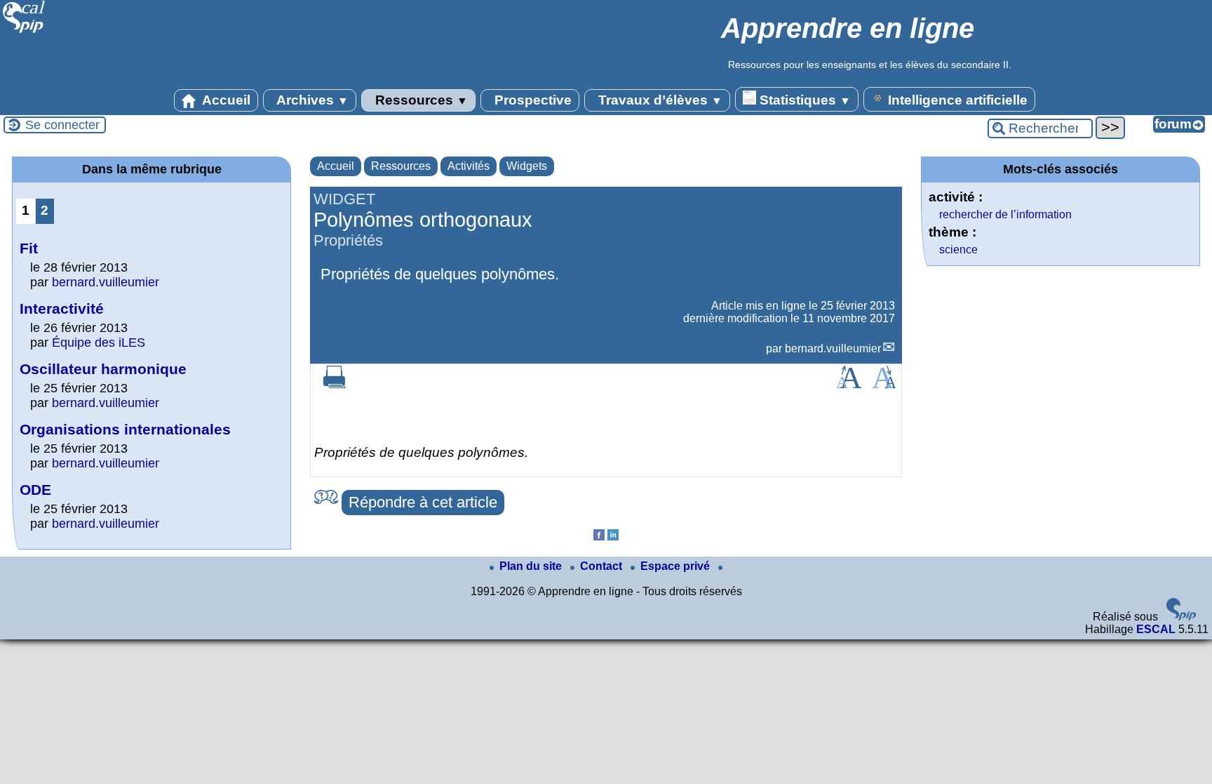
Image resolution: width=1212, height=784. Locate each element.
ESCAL (1156, 629)
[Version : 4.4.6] (1181, 617)
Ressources (420, 100)
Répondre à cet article (423, 502)
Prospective (531, 100)
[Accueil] (24, 31)
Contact (602, 566)
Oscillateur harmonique (103, 369)
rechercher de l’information (1005, 214)
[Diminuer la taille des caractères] (884, 384)
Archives (311, 100)
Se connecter (62, 125)
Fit (29, 248)
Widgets (526, 166)
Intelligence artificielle (956, 100)
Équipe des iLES (98, 342)
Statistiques (803, 100)
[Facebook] (599, 537)
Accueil (224, 100)
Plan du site (532, 566)
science (958, 249)
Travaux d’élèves (658, 100)
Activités (468, 166)
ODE (35, 489)
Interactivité (62, 308)
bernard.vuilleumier (833, 348)
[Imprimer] (334, 384)
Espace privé (676, 566)
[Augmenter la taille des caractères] (848, 384)
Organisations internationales (125, 429)
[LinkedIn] (613, 537)
